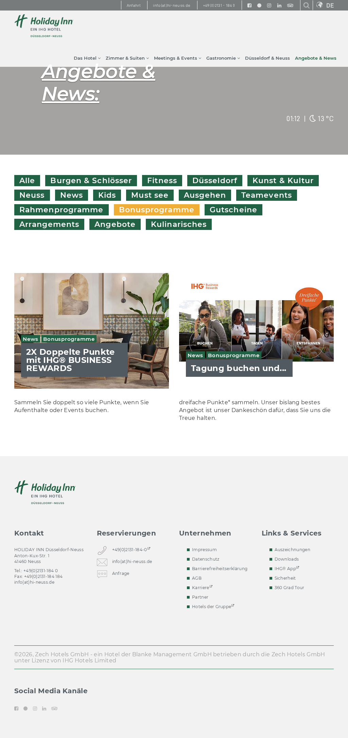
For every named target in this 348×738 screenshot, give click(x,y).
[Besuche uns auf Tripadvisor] (290, 5)
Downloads (287, 559)
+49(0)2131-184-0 (129, 549)
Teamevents (266, 195)
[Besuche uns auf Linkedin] (279, 5)
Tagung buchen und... (238, 368)
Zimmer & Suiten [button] (126, 58)
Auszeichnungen (292, 549)
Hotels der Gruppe (211, 606)
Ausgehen (205, 195)
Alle (27, 180)
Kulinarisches (179, 224)
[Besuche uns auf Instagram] (269, 5)
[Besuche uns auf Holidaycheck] (259, 5)
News (71, 195)
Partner (200, 597)
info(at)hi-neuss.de (34, 582)
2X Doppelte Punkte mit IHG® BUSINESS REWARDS (70, 360)
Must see (150, 195)
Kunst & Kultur (283, 180)
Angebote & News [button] (315, 58)
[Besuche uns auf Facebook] (249, 5)
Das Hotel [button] (86, 58)
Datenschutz (206, 559)
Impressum (204, 549)
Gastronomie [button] (221, 58)
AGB (197, 578)
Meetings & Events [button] (176, 58)
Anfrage (120, 573)
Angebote (115, 224)
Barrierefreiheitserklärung (219, 568)
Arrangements (49, 224)
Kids (107, 195)
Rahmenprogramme (61, 209)
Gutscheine (233, 209)
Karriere (200, 587)
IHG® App (285, 568)
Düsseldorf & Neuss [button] (267, 58)
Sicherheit (285, 578)
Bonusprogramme (156, 209)
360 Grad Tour (289, 587)
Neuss (32, 195)
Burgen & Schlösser (91, 180)
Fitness (162, 180)
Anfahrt (134, 5)
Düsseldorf (214, 180)
